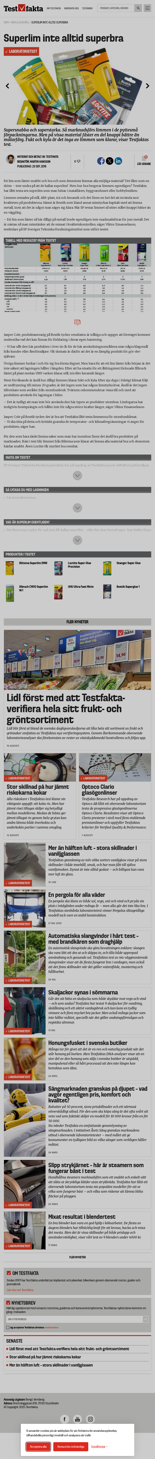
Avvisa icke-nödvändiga (70, 1446)
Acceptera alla (38, 1446)
